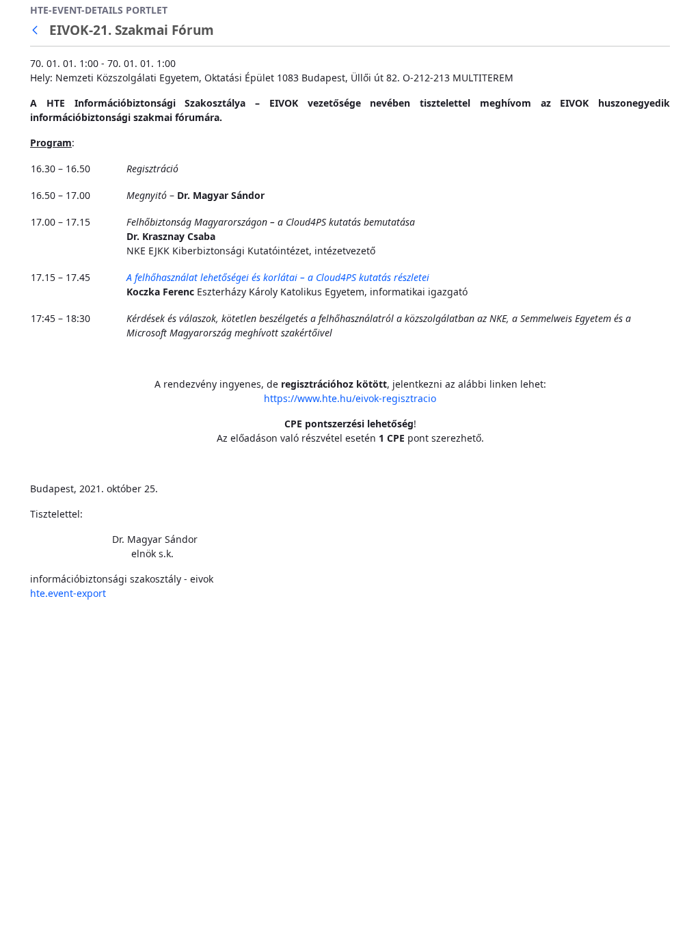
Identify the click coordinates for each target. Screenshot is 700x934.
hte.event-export (68, 593)
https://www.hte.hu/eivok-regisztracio (350, 398)
